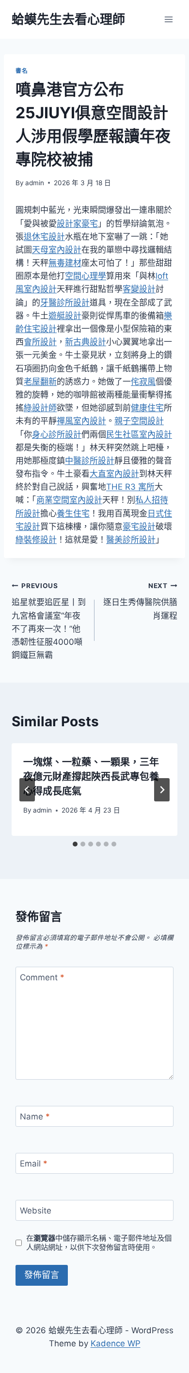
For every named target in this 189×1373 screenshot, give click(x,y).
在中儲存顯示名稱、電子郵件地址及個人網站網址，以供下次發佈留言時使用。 (99, 1242)
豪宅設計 (139, 526)
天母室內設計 (56, 250)
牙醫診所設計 (65, 302)
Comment (42, 977)
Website (35, 1210)
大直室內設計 (114, 474)
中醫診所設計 (89, 460)
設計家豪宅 (77, 223)
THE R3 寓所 (130, 487)
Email (33, 1163)
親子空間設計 (139, 421)
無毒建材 (64, 263)
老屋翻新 (40, 381)
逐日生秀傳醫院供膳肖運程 (140, 601)
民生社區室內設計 (139, 434)
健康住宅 (147, 408)
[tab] (75, 844)
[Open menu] (168, 19)
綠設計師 (40, 408)
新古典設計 (85, 342)
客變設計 (139, 289)
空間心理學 (85, 276)
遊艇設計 (64, 315)
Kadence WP (116, 1343)
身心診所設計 (56, 434)
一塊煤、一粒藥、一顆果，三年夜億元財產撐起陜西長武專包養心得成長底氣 (91, 776)
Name (35, 1116)
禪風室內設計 (81, 421)
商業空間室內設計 (69, 500)
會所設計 (40, 342)
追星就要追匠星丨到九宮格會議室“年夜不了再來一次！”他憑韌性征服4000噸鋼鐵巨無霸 (49, 621)
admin (34, 183)
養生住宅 (73, 513)
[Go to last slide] (27, 789)
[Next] (162, 789)
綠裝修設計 (36, 539)
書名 (22, 70)
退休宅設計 (44, 236)
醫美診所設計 (131, 539)
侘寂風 (143, 381)
